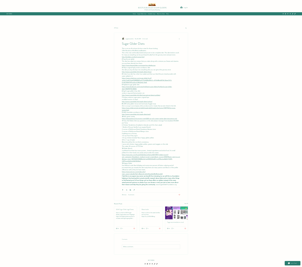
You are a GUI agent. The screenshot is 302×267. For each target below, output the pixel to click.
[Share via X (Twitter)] (126, 190)
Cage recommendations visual (175, 222)
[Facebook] (283, 14)
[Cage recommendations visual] (176, 213)
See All (186, 203)
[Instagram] (285, 14)
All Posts (116, 28)
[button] (186, 28)
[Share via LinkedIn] (130, 190)
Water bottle (145, 209)
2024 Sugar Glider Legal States (125, 209)
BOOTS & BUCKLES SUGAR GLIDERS (152, 7)
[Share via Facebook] (122, 190)
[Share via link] (134, 190)
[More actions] (179, 39)
